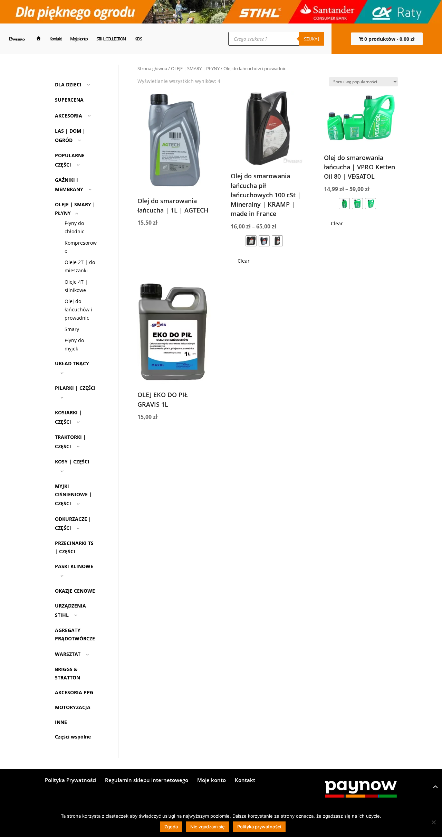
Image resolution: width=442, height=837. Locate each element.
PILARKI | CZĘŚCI (75, 388)
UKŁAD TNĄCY (72, 363)
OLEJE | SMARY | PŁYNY (195, 68)
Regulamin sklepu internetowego (146, 780)
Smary (72, 329)
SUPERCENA (69, 99)
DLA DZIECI (68, 84)
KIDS (138, 39)
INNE (61, 722)
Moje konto (78, 39)
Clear (244, 260)
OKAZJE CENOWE (75, 590)
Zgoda (171, 826)
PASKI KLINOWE (74, 566)
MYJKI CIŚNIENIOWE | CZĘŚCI (73, 495)
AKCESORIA (68, 115)
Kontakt (55, 39)
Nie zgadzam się (207, 826)
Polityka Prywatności (70, 780)
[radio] (251, 241)
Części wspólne (73, 736)
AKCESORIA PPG (74, 692)
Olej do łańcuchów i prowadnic (78, 309)
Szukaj (311, 39)
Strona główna (152, 68)
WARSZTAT (67, 654)
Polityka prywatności (259, 826)
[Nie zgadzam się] (433, 822)
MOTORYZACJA (72, 707)
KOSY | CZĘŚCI (72, 461)
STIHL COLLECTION (110, 39)
